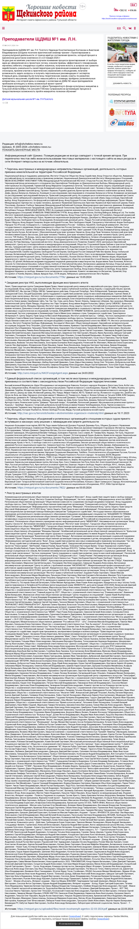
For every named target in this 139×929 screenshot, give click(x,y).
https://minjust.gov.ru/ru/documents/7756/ (42, 277)
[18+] (39, 13)
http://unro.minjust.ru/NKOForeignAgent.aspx (43, 373)
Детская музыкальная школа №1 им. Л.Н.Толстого (27, 99)
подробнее (75, 916)
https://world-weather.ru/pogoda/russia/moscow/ (119, 19)
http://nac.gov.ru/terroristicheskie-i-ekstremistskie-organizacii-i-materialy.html (61, 413)
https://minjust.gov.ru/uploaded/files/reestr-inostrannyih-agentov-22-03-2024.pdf (62, 908)
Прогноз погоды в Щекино (119, 16)
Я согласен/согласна (69, 924)
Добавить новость (122, 83)
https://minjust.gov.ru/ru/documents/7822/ (42, 487)
